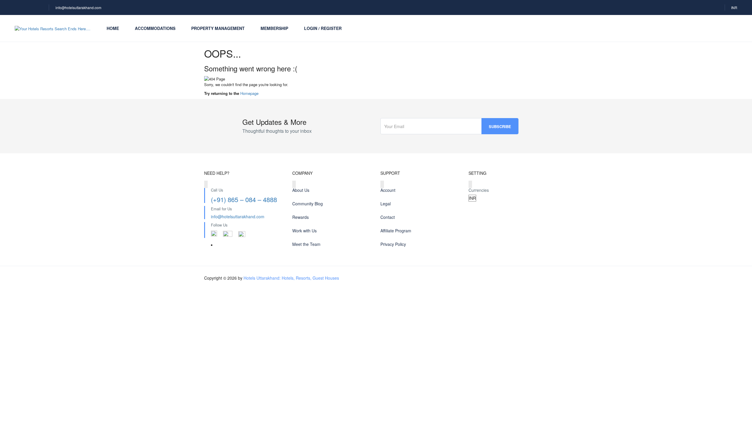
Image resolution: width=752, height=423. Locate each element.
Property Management (218, 28)
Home (113, 28)
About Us (300, 190)
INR (734, 7)
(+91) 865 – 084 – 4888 (244, 199)
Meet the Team (306, 244)
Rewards (300, 217)
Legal (385, 204)
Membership (274, 28)
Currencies (479, 190)
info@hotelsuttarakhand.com (78, 7)
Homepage (249, 93)
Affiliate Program (395, 231)
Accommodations (155, 28)
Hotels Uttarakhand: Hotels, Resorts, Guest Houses (291, 278)
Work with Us (304, 231)
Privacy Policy (393, 244)
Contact (387, 217)
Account (387, 190)
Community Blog (307, 204)
